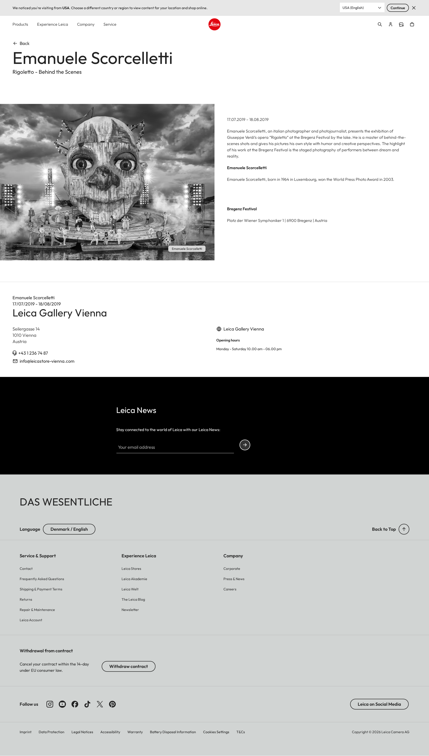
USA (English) (353, 7)
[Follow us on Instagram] (49, 704)
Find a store (401, 24)
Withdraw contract (128, 666)
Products (20, 24)
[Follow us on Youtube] (62, 704)
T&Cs (240, 732)
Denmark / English (69, 529)
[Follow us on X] (99, 704)
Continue (398, 8)
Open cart (412, 24)
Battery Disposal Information (173, 732)
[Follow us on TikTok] (87, 704)
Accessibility (110, 732)
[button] (404, 529)
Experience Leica (52, 24)
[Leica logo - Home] (214, 24)
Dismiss (413, 8)
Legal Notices (82, 732)
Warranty (135, 732)
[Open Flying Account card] (390, 24)
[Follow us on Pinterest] (112, 704)
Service (109, 24)
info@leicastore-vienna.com (47, 361)
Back (24, 43)
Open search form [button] (379, 24)
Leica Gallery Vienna (243, 329)
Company (86, 24)
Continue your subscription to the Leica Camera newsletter (245, 445)
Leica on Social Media (379, 704)
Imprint (26, 732)
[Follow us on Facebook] (74, 704)
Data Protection (51, 732)
